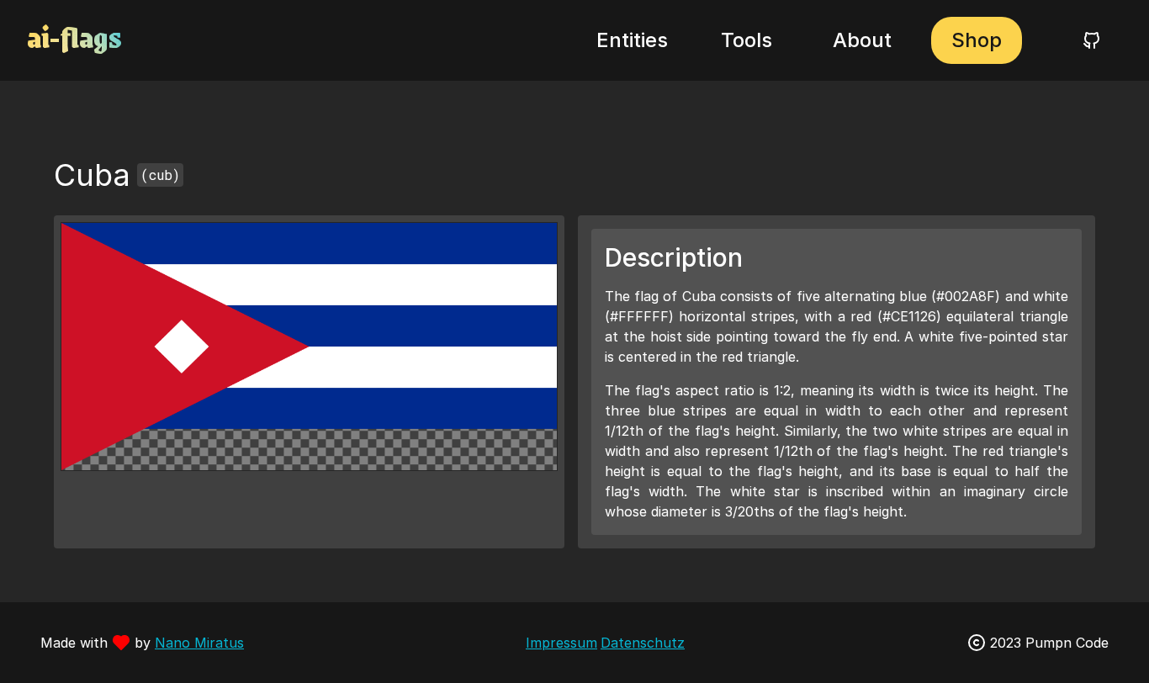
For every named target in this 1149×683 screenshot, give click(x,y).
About (862, 40)
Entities (632, 40)
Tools (746, 40)
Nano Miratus (199, 642)
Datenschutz (643, 642)
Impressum (561, 642)
